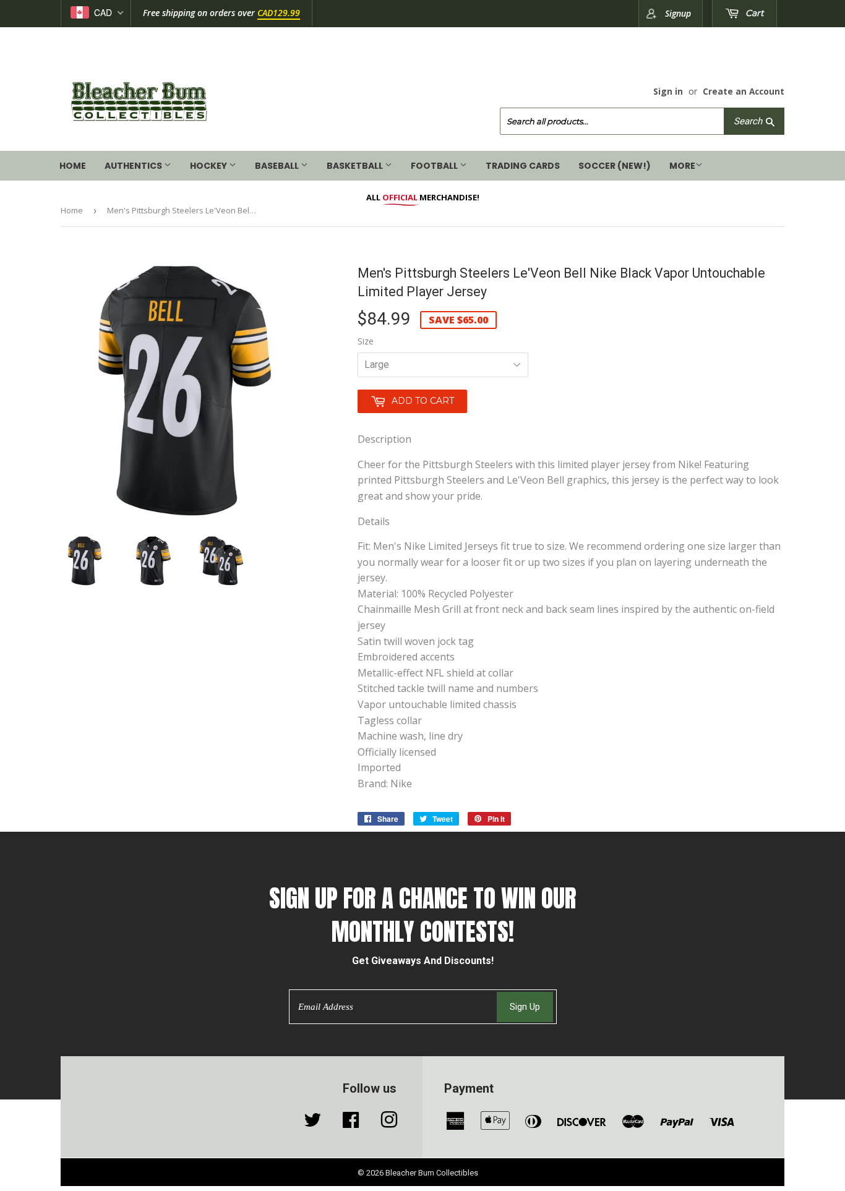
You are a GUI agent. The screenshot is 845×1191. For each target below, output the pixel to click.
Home (72, 166)
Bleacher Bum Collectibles (431, 1172)
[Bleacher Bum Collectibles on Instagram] (389, 1123)
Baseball (278, 166)
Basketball (356, 166)
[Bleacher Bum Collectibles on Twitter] (312, 1123)
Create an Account (743, 91)
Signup (678, 13)
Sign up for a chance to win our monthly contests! (423, 915)
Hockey (209, 166)
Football (435, 166)
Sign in (668, 91)
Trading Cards (523, 166)
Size (366, 341)
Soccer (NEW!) (614, 166)
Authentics (134, 166)
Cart (753, 13)
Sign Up (525, 1006)
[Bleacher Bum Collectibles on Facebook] (350, 1123)
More (682, 166)
